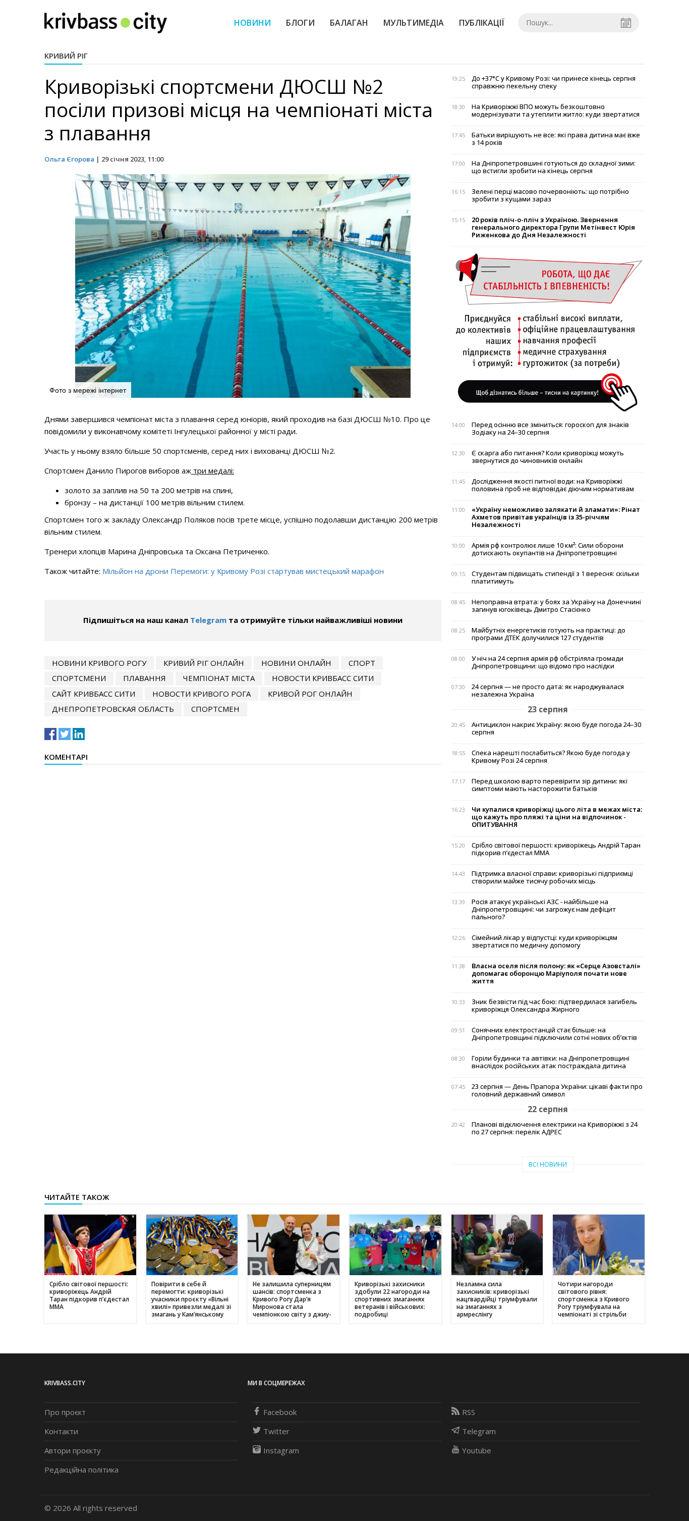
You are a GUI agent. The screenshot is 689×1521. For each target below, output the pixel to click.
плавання (144, 678)
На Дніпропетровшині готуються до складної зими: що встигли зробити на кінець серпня (554, 167)
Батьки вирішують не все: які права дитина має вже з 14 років (556, 138)
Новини (252, 22)
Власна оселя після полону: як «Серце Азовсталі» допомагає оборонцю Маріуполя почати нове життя (556, 973)
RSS (468, 1412)
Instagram (281, 1450)
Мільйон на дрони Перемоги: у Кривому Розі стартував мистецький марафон (243, 571)
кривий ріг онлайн (203, 663)
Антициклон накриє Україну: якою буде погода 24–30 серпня (556, 728)
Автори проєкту (72, 1450)
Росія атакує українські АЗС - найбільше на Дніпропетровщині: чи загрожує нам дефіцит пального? (544, 909)
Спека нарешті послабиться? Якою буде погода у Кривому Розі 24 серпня (551, 756)
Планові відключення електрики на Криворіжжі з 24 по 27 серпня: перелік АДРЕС (555, 1128)
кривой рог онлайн (310, 694)
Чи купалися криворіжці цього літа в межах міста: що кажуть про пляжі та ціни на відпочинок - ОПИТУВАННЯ (557, 817)
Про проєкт (65, 1412)
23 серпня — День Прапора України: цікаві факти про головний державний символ (557, 1090)
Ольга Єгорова (69, 159)
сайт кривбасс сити (93, 694)
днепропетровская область (113, 709)
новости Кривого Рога (201, 694)
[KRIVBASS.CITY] (105, 22)
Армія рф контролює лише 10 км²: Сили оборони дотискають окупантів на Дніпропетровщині (547, 549)
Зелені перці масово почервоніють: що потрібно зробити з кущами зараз (550, 195)
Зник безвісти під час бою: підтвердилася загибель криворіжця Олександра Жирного (554, 1005)
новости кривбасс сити (323, 678)
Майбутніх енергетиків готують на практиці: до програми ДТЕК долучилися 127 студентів (548, 634)
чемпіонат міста (219, 678)
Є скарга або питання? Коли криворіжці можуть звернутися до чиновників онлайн (548, 456)
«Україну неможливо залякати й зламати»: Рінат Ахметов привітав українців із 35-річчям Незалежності (556, 517)
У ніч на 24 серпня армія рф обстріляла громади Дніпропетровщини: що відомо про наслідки (547, 662)
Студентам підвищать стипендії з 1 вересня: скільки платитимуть (555, 577)
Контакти (61, 1431)
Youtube (476, 1450)
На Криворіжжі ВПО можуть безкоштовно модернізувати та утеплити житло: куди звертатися (556, 110)
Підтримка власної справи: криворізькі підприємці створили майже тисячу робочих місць (552, 877)
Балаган (349, 22)
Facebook (280, 1412)
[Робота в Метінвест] (548, 332)
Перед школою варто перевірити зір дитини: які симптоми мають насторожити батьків (549, 785)
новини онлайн (296, 663)
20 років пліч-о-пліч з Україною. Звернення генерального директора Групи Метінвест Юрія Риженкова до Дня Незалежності (553, 227)
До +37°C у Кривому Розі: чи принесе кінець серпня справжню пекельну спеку (554, 82)
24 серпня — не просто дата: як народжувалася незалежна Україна (548, 690)
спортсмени (79, 678)
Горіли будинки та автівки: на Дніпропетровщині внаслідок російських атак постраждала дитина (550, 1062)
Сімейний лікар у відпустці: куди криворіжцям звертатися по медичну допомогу (544, 941)
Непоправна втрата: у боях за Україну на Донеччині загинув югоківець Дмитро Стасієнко (556, 605)
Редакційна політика (81, 1469)
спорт (362, 663)
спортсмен (215, 709)
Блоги (300, 22)
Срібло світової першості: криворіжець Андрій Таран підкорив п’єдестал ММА (556, 849)
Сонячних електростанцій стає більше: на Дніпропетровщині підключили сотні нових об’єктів (554, 1033)
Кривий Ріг (66, 55)
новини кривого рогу (99, 663)
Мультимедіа (413, 22)
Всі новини (548, 1164)
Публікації (481, 22)
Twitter (276, 1431)
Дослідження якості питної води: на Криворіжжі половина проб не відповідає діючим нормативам (553, 485)
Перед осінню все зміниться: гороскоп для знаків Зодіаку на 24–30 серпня (550, 428)
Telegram (208, 620)
